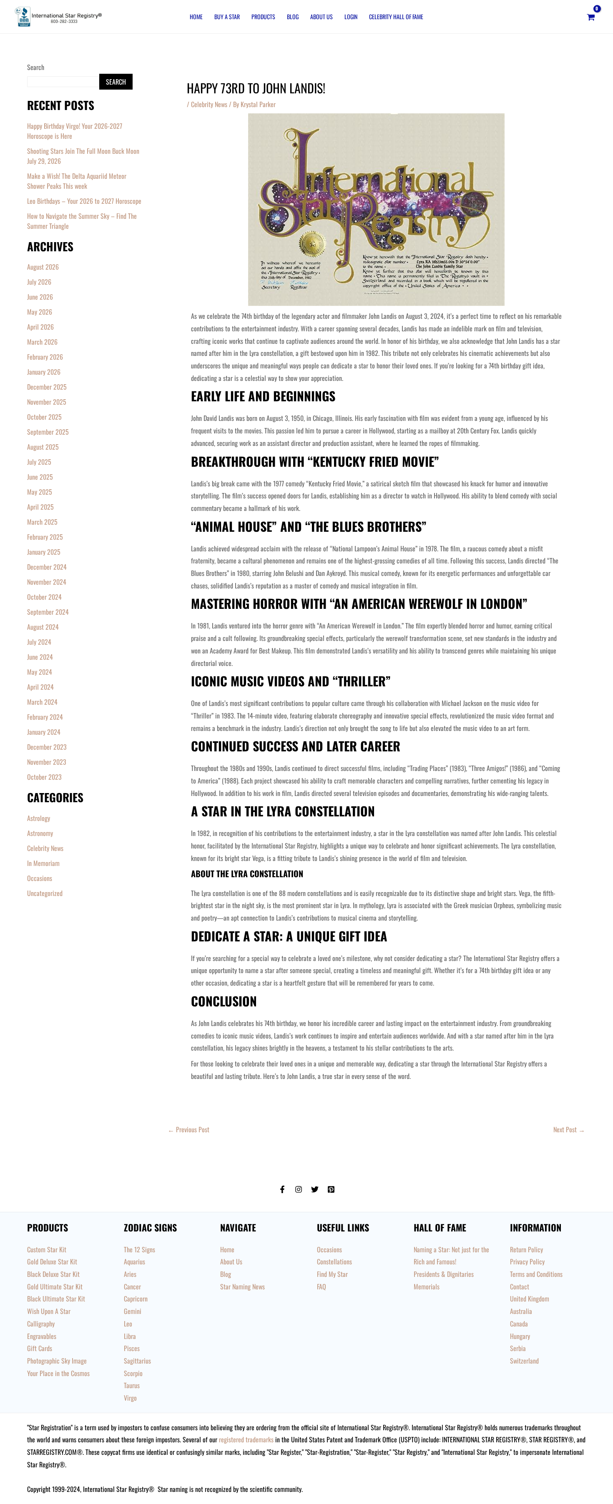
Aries (130, 1274)
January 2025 (43, 552)
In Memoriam (43, 863)
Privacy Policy (527, 1261)
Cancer (132, 1286)
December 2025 (47, 387)
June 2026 (40, 297)
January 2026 (43, 372)
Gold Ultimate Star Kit (55, 1286)
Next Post (569, 1129)
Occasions (39, 878)
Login (350, 16)
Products (263, 16)
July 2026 (39, 282)
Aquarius (134, 1261)
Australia (521, 1311)
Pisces (132, 1348)
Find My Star (332, 1274)
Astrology (38, 818)
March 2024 (42, 702)
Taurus (132, 1385)
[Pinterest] (331, 1189)
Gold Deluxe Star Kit (52, 1261)
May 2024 (39, 672)
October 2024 (44, 597)
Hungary (520, 1336)
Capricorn (136, 1299)
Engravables (41, 1336)
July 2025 (39, 462)
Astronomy (40, 833)
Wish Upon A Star (48, 1311)
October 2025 (44, 417)
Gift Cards (39, 1348)
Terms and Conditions (536, 1274)
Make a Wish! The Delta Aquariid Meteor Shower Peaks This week (76, 181)
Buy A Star (227, 16)
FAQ (321, 1286)
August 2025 (43, 447)
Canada (519, 1324)
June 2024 (40, 657)
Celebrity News (45, 848)
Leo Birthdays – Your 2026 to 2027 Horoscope (84, 201)
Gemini (132, 1311)
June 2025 (40, 477)
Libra (130, 1336)
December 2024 (47, 567)
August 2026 (43, 267)
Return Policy (526, 1249)
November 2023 (46, 762)
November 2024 (46, 582)
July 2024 (39, 642)
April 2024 (40, 687)
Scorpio (133, 1373)
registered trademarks (246, 1439)
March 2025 (42, 522)
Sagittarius (137, 1361)
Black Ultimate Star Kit (56, 1299)
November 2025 (46, 402)
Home (196, 16)
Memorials (427, 1286)
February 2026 (45, 357)
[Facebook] (282, 1189)
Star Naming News (242, 1286)
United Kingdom (529, 1299)
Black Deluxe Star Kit (53, 1274)
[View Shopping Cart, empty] (590, 16)
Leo (128, 1324)
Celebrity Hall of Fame (396, 16)
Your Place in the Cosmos (58, 1373)
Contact (519, 1286)
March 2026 (42, 342)
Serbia (518, 1348)
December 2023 (47, 747)
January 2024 (43, 732)
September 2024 (48, 612)
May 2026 (39, 312)
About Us (321, 16)
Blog (293, 16)
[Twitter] (315, 1189)
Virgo (130, 1398)
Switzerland (524, 1361)
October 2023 (44, 777)
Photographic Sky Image (57, 1361)
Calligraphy (41, 1324)
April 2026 (40, 327)
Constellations (334, 1261)
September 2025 (48, 432)
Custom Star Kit (46, 1249)
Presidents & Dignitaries (444, 1274)
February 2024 (45, 717)
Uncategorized (45, 893)
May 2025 (39, 492)
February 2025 (45, 537)
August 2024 (43, 627)
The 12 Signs (139, 1249)
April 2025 (40, 507)
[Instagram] (298, 1189)
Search (35, 67)
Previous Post (188, 1129)
